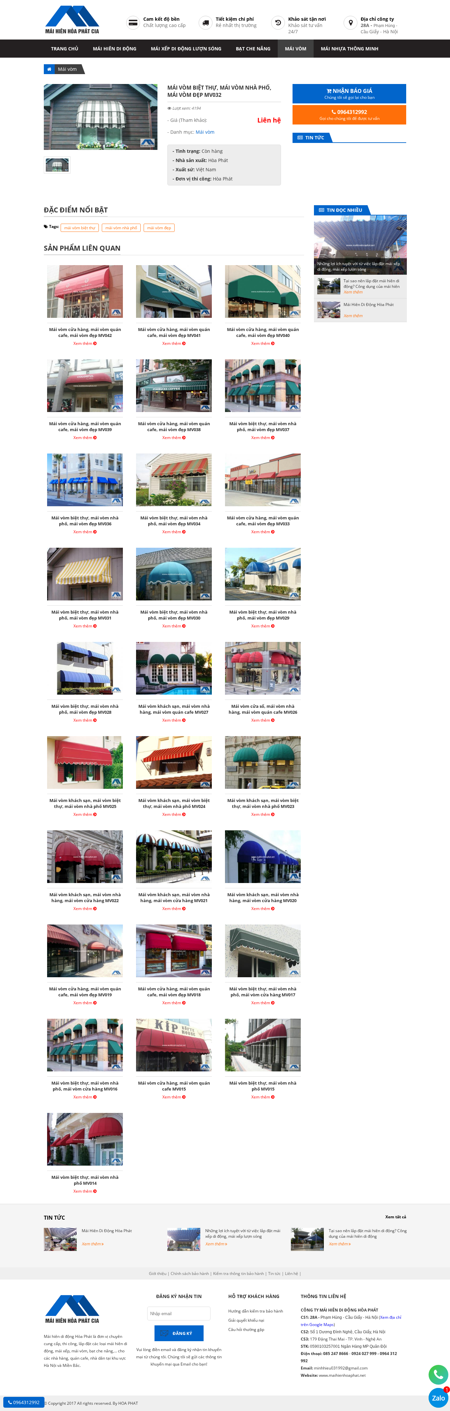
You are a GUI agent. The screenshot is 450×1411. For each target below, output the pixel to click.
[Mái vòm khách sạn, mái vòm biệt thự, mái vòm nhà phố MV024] (174, 789)
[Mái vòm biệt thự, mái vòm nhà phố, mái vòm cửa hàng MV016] (85, 1071)
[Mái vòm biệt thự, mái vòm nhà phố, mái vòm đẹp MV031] (85, 600)
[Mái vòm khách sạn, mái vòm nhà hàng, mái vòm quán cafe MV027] (174, 694)
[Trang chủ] (49, 69)
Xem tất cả (395, 1217)
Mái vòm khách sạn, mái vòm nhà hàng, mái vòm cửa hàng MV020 (263, 897)
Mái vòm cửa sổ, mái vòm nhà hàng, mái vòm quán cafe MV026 (263, 709)
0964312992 (26, 1402)
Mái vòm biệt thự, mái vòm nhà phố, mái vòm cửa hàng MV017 (262, 992)
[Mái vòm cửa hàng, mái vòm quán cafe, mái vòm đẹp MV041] (174, 318)
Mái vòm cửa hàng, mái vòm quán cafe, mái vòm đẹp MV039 (85, 426)
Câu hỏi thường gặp (246, 1329)
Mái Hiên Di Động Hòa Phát (369, 304)
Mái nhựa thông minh (350, 48)
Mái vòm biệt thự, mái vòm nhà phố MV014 (85, 1180)
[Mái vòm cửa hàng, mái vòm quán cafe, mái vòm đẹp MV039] (85, 412)
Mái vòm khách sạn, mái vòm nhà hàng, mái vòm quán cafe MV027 (174, 709)
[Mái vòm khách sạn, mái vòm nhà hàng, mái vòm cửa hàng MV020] (263, 883)
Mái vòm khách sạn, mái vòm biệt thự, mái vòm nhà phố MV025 (85, 803)
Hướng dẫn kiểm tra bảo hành (255, 1311)
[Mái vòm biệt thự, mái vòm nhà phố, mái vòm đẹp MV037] (263, 412)
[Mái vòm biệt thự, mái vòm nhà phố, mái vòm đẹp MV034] (174, 506)
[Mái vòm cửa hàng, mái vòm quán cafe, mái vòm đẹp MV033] (263, 506)
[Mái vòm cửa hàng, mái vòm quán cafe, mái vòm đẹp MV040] (263, 318)
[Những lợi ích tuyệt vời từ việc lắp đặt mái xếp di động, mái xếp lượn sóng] (183, 1249)
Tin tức (313, 137)
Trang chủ (64, 48)
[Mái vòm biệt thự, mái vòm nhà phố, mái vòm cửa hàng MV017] (263, 977)
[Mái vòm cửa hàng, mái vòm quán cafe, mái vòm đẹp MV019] (85, 977)
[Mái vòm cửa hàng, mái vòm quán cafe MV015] (174, 1071)
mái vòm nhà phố (121, 228)
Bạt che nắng (253, 48)
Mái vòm (295, 48)
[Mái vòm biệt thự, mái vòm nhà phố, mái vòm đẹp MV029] (263, 600)
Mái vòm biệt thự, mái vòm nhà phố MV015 (262, 1086)
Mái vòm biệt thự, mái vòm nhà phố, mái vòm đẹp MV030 (174, 615)
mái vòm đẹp (159, 228)
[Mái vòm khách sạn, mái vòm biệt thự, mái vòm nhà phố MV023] (263, 789)
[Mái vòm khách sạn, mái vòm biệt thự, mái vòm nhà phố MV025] (85, 789)
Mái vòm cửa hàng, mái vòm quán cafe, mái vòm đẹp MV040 (263, 332)
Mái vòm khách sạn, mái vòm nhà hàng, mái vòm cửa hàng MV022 (85, 897)
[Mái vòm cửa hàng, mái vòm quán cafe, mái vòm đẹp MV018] (174, 977)
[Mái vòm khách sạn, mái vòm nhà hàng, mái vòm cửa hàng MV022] (85, 883)
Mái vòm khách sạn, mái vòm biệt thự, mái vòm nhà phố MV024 (174, 803)
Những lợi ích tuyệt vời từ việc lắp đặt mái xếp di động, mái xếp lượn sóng (358, 266)
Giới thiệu (157, 1273)
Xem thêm (83, 343)
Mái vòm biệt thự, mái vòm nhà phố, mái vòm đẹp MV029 (262, 615)
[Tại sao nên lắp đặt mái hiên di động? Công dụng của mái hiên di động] (307, 1249)
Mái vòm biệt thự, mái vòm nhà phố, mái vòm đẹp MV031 (85, 615)
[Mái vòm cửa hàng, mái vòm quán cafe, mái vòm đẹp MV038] (174, 412)
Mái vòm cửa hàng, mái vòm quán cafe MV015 (174, 1086)
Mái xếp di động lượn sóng (186, 48)
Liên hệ (291, 1273)
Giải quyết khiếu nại (246, 1320)
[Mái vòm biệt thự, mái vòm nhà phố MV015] (263, 1071)
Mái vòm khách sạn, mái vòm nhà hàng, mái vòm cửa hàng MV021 (174, 897)
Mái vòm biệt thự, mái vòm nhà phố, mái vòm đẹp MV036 (85, 521)
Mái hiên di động (114, 48)
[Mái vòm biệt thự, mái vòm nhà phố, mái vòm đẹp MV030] (174, 600)
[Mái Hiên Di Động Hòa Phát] (60, 1249)
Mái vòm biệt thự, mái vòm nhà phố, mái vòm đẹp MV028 (85, 709)
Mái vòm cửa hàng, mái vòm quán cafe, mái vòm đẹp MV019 (85, 992)
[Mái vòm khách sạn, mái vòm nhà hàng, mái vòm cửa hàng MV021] (174, 883)
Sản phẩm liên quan (82, 248)
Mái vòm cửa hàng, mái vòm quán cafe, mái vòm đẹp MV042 (85, 332)
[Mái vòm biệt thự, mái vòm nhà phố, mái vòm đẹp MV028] (85, 694)
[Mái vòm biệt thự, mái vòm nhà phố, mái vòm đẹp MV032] (100, 148)
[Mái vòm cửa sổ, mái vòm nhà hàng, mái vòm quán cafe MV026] (263, 694)
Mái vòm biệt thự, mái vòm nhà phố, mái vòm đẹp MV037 (262, 426)
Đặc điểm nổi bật (76, 209)
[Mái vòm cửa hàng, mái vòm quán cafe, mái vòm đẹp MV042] (85, 318)
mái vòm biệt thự (79, 228)
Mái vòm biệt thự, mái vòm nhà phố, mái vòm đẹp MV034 (174, 521)
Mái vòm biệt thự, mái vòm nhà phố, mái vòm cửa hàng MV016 (85, 1086)
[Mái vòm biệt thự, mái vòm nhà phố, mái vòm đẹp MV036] (85, 506)
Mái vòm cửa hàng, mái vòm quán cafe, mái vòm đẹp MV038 (174, 426)
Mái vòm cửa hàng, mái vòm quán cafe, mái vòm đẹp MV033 (263, 521)
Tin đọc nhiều (343, 210)
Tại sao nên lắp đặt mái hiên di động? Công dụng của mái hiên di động (372, 286)
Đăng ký (182, 1333)
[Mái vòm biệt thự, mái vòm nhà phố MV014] (85, 1165)
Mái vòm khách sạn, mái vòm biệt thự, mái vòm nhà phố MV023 (263, 803)
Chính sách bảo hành (190, 1273)
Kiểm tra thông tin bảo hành (238, 1273)
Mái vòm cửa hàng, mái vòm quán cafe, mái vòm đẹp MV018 (174, 992)
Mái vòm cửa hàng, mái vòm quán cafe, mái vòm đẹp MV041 (174, 332)
